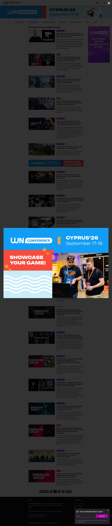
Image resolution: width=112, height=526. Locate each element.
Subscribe (102, 516)
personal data (81, 521)
